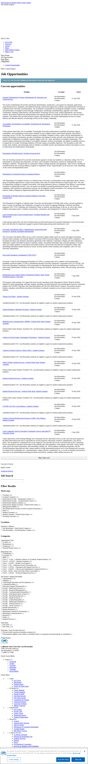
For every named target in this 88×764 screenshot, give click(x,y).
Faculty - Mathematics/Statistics (14, 602)
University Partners (20, 704)
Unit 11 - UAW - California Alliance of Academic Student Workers (27, 559)
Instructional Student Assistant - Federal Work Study (21, 505)
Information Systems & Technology (16, 611)
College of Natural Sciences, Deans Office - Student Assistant (23, 350)
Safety (6, 617)
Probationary (8, 544)
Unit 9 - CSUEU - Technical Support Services (19, 573)
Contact (16, 721)
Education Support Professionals (14, 586)
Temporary (8, 546)
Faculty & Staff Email (21, 686)
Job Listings (18, 709)
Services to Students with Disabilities (26, 746)
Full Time (7, 625)
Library (7, 46)
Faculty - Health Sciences (12, 598)
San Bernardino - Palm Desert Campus (17, 528)
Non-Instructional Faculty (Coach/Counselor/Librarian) (22, 509)
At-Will (6, 542)
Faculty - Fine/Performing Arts (14, 596)
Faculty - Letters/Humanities (13, 600)
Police (16, 742)
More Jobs (43, 458)
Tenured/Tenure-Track (11, 548)
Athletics (6, 580)
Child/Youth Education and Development (18, 582)
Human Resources (10, 609)
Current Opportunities (12, 65)
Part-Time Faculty (20, 698)
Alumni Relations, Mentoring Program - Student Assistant (22, 309)
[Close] (84, 751)
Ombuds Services (20, 738)
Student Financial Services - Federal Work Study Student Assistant (25, 391)
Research (7, 615)
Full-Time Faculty (20, 696)
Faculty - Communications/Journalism (16, 592)
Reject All (78, 759)
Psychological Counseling (22, 744)
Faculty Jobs (18, 711)
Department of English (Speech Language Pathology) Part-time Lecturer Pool (24, 197)
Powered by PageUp (7, 464)
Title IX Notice (19, 725)
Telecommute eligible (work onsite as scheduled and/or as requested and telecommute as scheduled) (37, 634)
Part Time (7, 627)
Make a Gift (9, 52)
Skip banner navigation (9, 3)
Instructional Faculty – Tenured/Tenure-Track (19, 501)
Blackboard (18, 682)
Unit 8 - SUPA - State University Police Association (21, 571)
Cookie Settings (14, 759)
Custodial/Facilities (10, 584)
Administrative (9, 578)
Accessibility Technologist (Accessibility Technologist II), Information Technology (26, 125)
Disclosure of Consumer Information (26, 727)
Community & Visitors (21, 700)
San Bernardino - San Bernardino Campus (19, 530)
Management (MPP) (10, 507)
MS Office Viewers (20, 731)
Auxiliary (7, 495)
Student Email (18, 684)
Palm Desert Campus (12, 50)
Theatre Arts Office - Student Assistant (16, 296)
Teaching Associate (10, 516)
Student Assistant (10, 512)
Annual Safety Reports (21, 723)
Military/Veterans (19, 706)
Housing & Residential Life (23, 736)
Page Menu (5, 61)
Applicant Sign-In (7, 471)
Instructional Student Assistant (14, 503)
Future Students (19, 690)
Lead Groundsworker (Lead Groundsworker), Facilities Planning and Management (26, 215)
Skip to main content (24, 3)
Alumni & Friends (20, 702)
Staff (5, 510)
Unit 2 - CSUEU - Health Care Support (17, 563)
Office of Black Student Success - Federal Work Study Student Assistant (24, 363)
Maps (7, 48)
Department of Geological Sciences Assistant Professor (21, 174)
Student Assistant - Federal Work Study (17, 514)
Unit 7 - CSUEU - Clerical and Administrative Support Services (25, 569)
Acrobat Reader (19, 729)
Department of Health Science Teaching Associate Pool (21, 153)
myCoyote (8, 42)
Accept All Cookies (63, 759)
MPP (5, 557)
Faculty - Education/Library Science (16, 594)
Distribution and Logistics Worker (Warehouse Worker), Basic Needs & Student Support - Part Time (26, 276)
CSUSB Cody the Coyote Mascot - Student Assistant (21, 406)
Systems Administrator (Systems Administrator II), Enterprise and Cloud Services (25, 98)
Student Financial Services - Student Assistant (18, 378)
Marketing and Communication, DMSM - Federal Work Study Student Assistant (26, 322)
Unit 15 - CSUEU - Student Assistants (17, 561)
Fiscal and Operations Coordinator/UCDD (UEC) (19, 255)
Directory (8, 44)
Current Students (19, 692)
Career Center (18, 713)
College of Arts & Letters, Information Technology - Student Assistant (26, 337)
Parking (16, 740)
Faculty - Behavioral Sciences (14, 588)
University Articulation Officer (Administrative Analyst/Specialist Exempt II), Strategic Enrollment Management (25, 230)
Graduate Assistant (10, 497)
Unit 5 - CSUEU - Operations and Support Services (21, 567)
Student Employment (21, 717)
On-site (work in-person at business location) (19, 632)
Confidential (8, 554)
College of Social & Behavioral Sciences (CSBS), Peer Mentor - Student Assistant (24, 419)
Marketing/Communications (13, 613)
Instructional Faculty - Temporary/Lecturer (18, 499)
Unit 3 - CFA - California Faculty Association (19, 565)
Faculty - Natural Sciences (12, 604)
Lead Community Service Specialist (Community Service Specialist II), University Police (27, 432)
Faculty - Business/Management (14, 590)
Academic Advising (20, 735)
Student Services (9, 619)
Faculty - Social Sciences (12, 605)
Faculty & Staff (19, 694)
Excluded (7, 555)
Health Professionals (10, 607)
